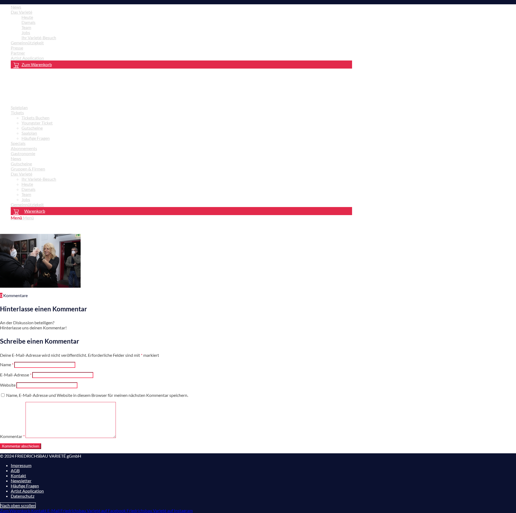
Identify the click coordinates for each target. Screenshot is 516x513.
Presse (17, 47)
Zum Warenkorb (37, 64)
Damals (28, 22)
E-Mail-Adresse (15, 374)
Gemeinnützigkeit (27, 42)
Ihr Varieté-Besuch (39, 37)
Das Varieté (21, 12)
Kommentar (12, 436)
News (16, 6)
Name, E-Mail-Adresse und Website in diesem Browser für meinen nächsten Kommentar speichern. (97, 395)
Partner (18, 52)
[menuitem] (181, 6)
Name (6, 364)
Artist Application (27, 57)
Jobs (26, 32)
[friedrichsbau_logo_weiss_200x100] (40, 98)
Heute (27, 17)
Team (26, 27)
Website (8, 384)
